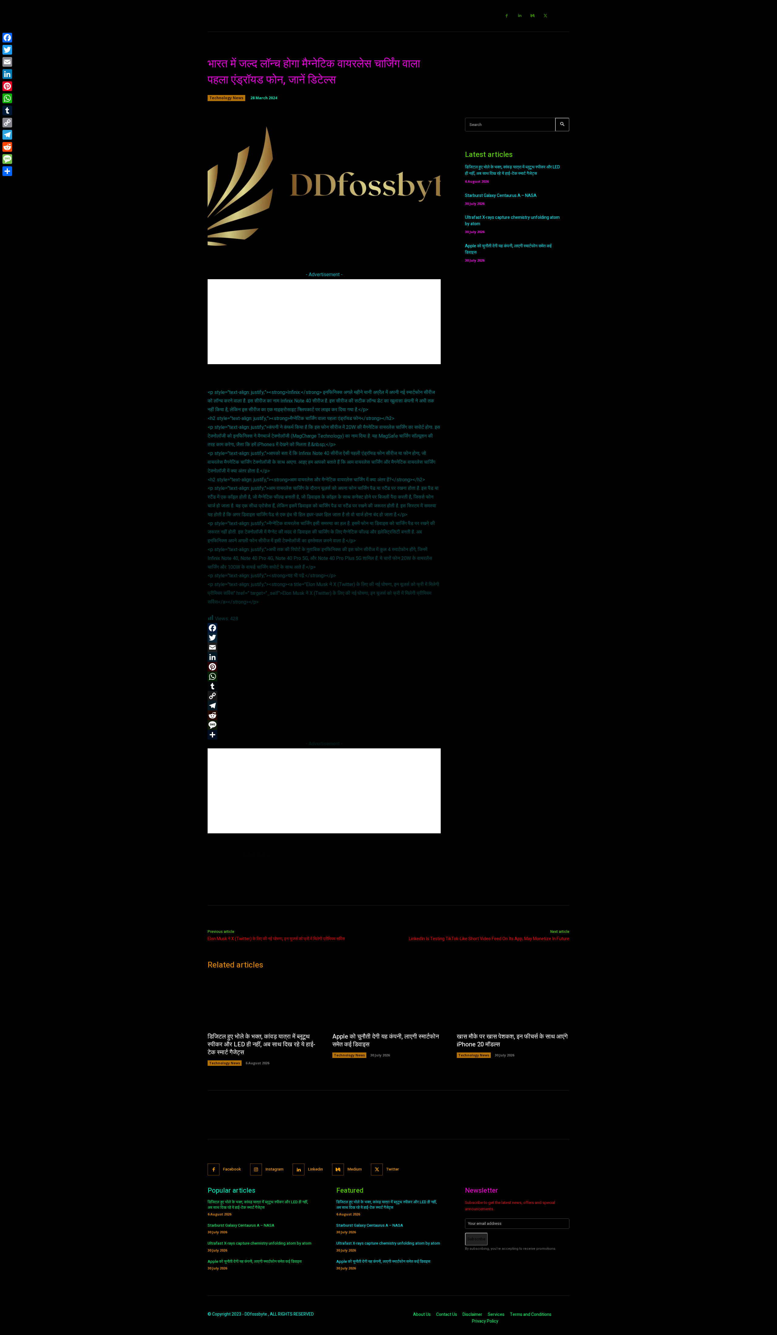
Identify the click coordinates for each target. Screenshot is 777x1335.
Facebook (232, 1169)
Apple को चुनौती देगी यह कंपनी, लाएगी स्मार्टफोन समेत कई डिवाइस (385, 1040)
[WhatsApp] (7, 98)
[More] (411, 246)
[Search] (562, 124)
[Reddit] (7, 147)
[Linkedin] (520, 16)
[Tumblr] (7, 110)
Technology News (226, 97)
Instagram (274, 1169)
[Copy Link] (7, 123)
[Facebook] (507, 16)
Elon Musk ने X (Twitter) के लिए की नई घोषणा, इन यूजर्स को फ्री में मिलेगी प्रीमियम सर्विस (276, 939)
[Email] (7, 62)
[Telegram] (7, 135)
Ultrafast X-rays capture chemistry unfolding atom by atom (259, 1243)
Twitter (392, 1169)
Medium (355, 1169)
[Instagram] (256, 1169)
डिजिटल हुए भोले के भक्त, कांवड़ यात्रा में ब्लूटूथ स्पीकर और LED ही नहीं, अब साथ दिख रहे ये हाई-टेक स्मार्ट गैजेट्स (512, 170)
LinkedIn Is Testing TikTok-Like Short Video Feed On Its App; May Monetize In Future (489, 939)
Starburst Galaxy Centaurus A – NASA (501, 195)
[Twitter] (546, 16)
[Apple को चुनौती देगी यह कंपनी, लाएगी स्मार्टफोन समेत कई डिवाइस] (388, 1002)
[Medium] (533, 16)
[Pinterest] (7, 86)
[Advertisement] (324, 321)
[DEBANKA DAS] (222, 866)
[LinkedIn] (7, 74)
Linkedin (315, 1169)
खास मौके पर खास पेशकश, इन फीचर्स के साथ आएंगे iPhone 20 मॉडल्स (512, 1040)
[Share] (7, 171)
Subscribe (476, 1239)
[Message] (7, 159)
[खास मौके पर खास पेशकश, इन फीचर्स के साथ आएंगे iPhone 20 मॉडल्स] (513, 1002)
